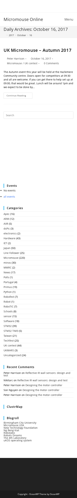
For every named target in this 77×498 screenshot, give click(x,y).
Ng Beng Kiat (11, 430)
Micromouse (14, 63)
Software (9, 321)
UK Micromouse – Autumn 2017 (37, 50)
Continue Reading (19, 96)
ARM (6, 218)
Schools (8, 311)
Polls (6, 277)
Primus (8, 287)
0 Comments (51, 63)
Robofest (9, 296)
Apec (6, 214)
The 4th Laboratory (15, 438)
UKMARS (9, 350)
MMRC (7, 267)
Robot (7, 301)
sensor (8, 316)
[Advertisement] (30, 153)
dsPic (7, 228)
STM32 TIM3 (11, 331)
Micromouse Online (23, 19)
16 (30, 35)
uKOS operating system (18, 440)
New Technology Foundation (21, 427)
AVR (6, 223)
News (7, 272)
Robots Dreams (13, 435)
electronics (10, 233)
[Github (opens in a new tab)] (41, 6)
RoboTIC (8, 306)
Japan (7, 248)
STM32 (8, 326)
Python (8, 292)
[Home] (4, 35)
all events (9, 196)
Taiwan (8, 335)
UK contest (31, 63)
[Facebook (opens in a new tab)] (36, 6)
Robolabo (9, 432)
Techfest (9, 340)
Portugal (9, 282)
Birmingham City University (20, 422)
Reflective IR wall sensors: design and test (37, 374)
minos (7, 262)
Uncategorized (12, 355)
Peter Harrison (15, 58)
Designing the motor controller (43, 385)
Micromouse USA (14, 425)
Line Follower (11, 253)
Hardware (9, 238)
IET (5, 243)
